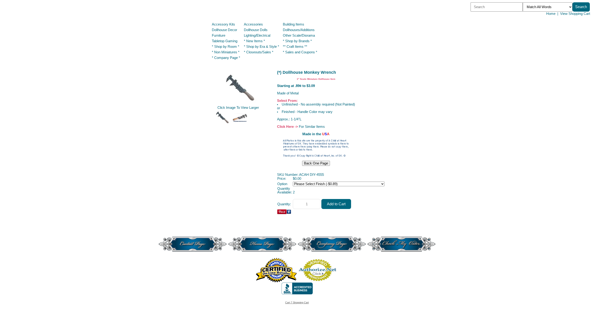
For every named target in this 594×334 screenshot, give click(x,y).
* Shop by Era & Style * (261, 46)
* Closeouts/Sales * (258, 52)
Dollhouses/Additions (299, 30)
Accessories (253, 24)
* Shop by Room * (225, 46)
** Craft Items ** (295, 46)
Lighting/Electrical (257, 35)
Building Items (293, 24)
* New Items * (254, 41)
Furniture (218, 35)
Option (282, 184)
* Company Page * (226, 58)
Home (550, 14)
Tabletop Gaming (224, 41)
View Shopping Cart (575, 14)
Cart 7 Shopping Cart (297, 302)
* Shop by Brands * (297, 41)
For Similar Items (312, 126)
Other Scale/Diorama (299, 35)
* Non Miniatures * (225, 52)
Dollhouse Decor (224, 30)
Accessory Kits (223, 24)
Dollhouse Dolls (256, 30)
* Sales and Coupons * (300, 52)
